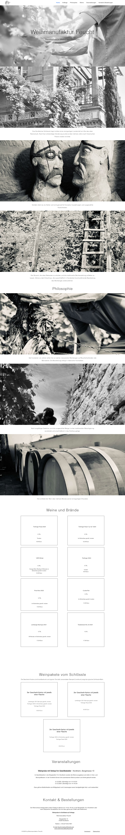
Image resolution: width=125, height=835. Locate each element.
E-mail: (55, 827)
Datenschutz (96, 831)
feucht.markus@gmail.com (66, 827)
